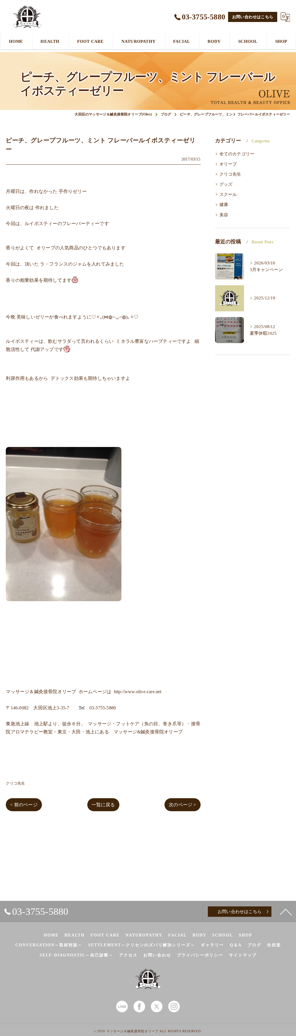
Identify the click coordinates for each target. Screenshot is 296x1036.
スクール (228, 194)
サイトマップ (243, 955)
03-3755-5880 (102, 707)
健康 (223, 204)
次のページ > (182, 804)
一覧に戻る (103, 804)
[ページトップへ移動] (286, 911)
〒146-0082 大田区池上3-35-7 (37, 707)
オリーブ (228, 164)
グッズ (226, 184)
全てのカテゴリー (237, 154)
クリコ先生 (15, 783)
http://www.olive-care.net (138, 691)
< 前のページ (23, 804)
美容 (223, 215)
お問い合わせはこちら (252, 17)
